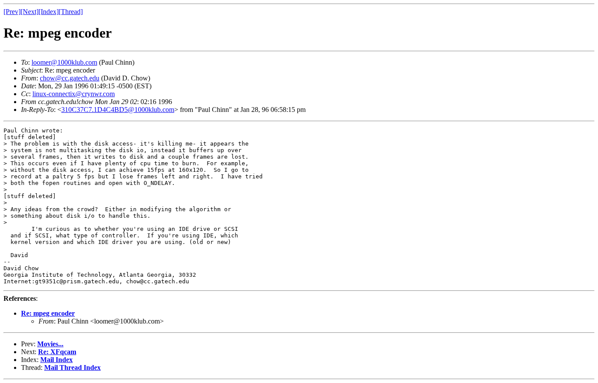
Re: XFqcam (57, 351)
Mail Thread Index (72, 367)
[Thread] (71, 11)
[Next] (30, 11)
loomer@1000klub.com (64, 62)
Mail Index (56, 359)
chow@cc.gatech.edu (69, 78)
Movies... (50, 344)
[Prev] (12, 11)
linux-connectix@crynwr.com (73, 93)
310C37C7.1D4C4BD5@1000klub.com (117, 109)
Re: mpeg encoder (48, 313)
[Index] (49, 11)
